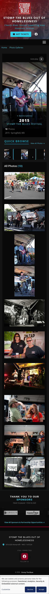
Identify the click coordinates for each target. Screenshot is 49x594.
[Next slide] (42, 95)
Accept (41, 589)
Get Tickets (22, 34)
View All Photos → (38, 143)
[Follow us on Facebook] (36, 34)
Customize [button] (6, 589)
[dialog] (24, 585)
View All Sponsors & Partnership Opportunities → (24, 522)
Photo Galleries (16, 47)
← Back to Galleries (24, 116)
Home (4, 47)
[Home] (24, 8)
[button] (24, 154)
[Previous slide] (6, 95)
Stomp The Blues (27, 572)
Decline (30, 589)
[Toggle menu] (44, 42)
